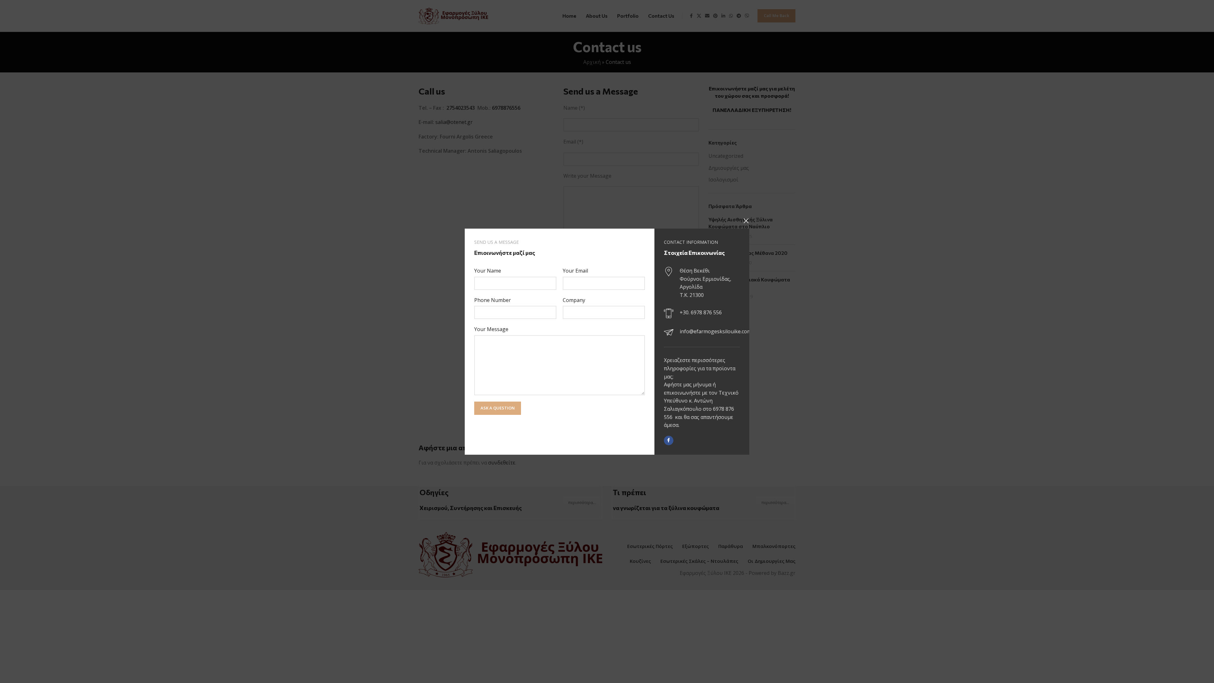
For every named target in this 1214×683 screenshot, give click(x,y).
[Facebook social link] (668, 440)
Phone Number (492, 299)
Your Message (491, 329)
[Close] (746, 221)
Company (574, 299)
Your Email (575, 270)
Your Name (487, 270)
